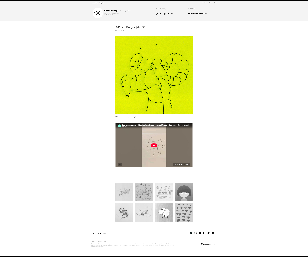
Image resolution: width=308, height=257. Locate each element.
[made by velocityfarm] (206, 244)
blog (209, 3)
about (203, 3)
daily (215, 3)
